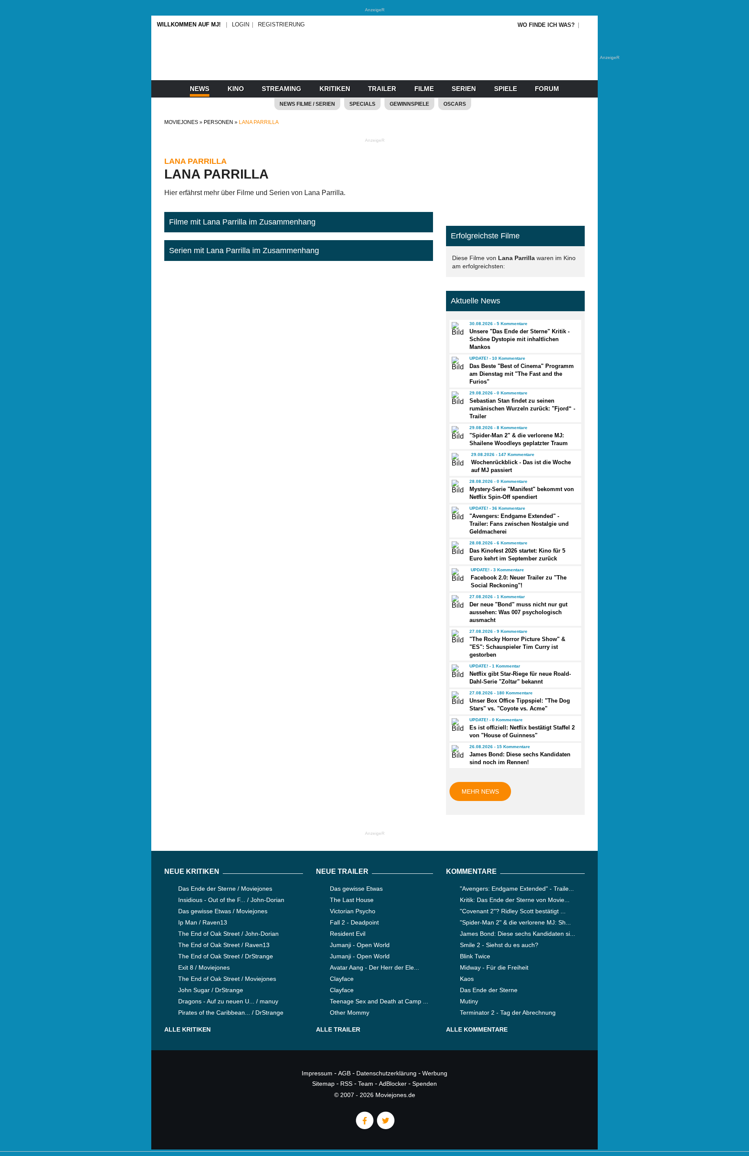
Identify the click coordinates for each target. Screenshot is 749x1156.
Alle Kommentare (477, 1029)
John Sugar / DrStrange (210, 990)
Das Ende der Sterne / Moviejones (225, 888)
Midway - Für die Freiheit (494, 967)
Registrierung (281, 24)
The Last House (352, 899)
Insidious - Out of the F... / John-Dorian (231, 899)
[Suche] (587, 25)
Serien (464, 88)
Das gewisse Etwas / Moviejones (222, 911)
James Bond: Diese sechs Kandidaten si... (517, 933)
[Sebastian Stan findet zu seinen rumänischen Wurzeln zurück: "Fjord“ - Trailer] (456, 398)
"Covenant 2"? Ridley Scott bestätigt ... (513, 911)
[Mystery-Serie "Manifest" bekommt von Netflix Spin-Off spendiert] (456, 487)
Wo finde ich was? (546, 25)
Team (365, 1083)
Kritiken (334, 88)
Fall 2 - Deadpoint (354, 922)
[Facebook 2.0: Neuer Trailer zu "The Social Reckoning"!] (457, 575)
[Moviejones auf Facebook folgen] (364, 1126)
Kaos (467, 978)
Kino (236, 88)
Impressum (317, 1073)
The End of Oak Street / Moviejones (227, 978)
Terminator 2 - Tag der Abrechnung (508, 1012)
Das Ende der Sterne (489, 990)
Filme (424, 88)
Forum (547, 88)
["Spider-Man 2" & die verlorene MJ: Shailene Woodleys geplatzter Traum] (456, 433)
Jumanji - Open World (360, 944)
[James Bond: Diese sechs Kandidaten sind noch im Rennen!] (456, 752)
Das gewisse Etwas (356, 888)
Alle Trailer (338, 1029)
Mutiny (469, 1001)
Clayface (342, 978)
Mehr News (480, 791)
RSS (346, 1083)
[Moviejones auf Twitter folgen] (384, 1126)
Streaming (281, 88)
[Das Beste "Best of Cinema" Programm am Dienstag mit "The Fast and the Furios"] (456, 364)
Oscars (454, 104)
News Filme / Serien (307, 104)
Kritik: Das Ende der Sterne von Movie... (515, 899)
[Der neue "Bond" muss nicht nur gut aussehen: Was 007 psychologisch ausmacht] (456, 602)
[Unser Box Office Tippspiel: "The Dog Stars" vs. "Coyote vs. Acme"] (456, 698)
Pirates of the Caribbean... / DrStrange (230, 1012)
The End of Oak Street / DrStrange (225, 956)
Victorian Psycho (352, 911)
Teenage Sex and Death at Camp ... (379, 1001)
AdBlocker (393, 1083)
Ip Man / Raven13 (202, 922)
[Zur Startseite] (374, 65)
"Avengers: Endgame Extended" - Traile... (517, 888)
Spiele (505, 88)
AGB (344, 1073)
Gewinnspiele (409, 104)
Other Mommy (349, 1012)
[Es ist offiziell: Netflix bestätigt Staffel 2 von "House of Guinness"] (456, 725)
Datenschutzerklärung (386, 1073)
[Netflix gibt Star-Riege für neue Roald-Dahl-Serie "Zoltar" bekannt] (456, 671)
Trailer (382, 88)
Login (240, 24)
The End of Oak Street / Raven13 (224, 944)
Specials (362, 104)
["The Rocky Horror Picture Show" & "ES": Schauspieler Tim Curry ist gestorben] (456, 637)
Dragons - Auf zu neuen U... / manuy (228, 1001)
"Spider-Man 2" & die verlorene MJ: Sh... (515, 922)
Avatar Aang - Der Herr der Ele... (374, 967)
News (199, 88)
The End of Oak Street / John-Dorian (228, 933)
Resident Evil (347, 933)
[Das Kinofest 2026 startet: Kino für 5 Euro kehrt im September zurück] (456, 548)
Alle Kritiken (187, 1029)
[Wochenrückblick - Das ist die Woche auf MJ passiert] (457, 460)
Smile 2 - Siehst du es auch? (499, 944)
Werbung (434, 1073)
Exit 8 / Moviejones (204, 967)
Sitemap (323, 1083)
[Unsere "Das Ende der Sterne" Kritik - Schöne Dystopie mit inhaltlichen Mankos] (456, 329)
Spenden (424, 1083)
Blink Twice (475, 956)
